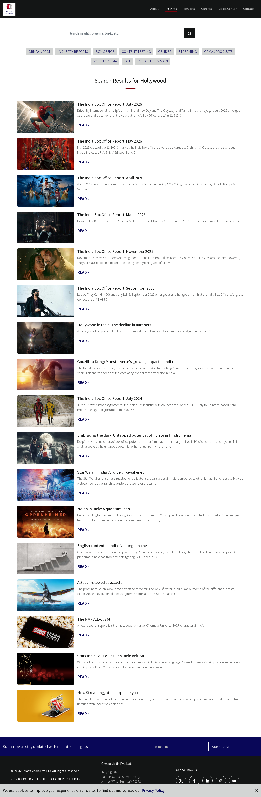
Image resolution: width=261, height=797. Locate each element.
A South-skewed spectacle (99, 582)
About (154, 9)
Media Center (227, 9)
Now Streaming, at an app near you (107, 692)
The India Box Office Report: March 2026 (111, 214)
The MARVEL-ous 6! (93, 619)
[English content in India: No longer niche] (45, 558)
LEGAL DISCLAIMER (50, 779)
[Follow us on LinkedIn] (207, 780)
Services (189, 9)
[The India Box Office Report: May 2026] (45, 154)
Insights (171, 9)
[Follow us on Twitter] (181, 780)
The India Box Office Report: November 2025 (115, 251)
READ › (83, 124)
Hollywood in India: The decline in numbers (114, 324)
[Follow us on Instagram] (221, 780)
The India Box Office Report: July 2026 (109, 104)
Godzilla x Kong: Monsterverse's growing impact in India (125, 361)
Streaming (188, 51)
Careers (206, 9)
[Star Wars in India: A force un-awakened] (45, 485)
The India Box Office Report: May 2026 (109, 141)
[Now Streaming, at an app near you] (45, 705)
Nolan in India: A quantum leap (103, 508)
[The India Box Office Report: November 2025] (45, 264)
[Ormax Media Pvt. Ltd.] (15, 15)
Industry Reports (73, 51)
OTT (127, 61)
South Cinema (105, 61)
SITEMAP (73, 779)
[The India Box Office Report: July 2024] (45, 411)
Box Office (105, 51)
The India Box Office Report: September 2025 (116, 288)
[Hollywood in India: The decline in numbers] (45, 338)
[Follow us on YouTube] (234, 780)
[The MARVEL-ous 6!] (45, 632)
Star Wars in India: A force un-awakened (111, 472)
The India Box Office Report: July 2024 (109, 398)
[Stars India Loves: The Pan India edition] (45, 669)
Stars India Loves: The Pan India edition (110, 655)
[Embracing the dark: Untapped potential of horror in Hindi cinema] (45, 448)
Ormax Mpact (39, 51)
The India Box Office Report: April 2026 (110, 177)
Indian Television (153, 61)
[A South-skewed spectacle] (45, 595)
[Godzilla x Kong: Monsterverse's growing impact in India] (45, 374)
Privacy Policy (153, 790)
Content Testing (136, 51)
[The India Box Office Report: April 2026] (45, 191)
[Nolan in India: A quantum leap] (45, 522)
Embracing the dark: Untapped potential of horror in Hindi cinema (134, 435)
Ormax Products (218, 51)
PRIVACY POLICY (22, 779)
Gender (164, 51)
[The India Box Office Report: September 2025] (45, 301)
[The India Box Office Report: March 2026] (45, 227)
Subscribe (221, 746)
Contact (249, 9)
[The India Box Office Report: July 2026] (45, 117)
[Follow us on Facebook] (194, 780)
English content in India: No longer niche (112, 545)
